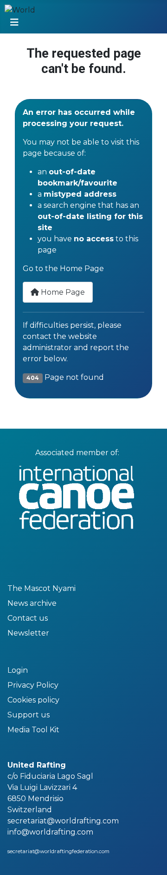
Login (17, 670)
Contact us (27, 618)
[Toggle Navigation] (14, 22)
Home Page (62, 292)
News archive (32, 603)
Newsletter (28, 633)
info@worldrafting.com (50, 832)
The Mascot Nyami (41, 588)
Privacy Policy (32, 685)
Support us (28, 714)
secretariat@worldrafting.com (63, 820)
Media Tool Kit (33, 729)
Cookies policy (33, 700)
